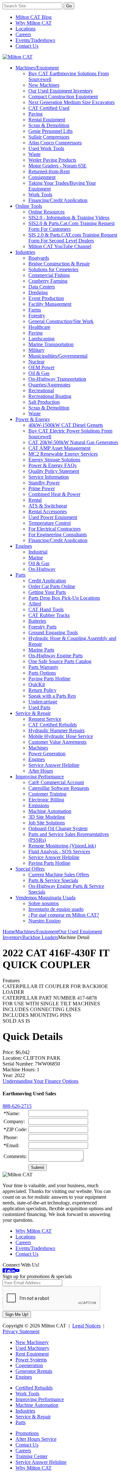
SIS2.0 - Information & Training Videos (68, 217)
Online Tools (28, 206)
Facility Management (49, 304)
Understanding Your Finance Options (40, 1081)
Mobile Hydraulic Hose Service (60, 736)
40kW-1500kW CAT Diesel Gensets (65, 425)
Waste (34, 154)
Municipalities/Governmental (57, 356)
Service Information (48, 477)
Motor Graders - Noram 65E (57, 165)
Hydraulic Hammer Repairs (56, 730)
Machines (38, 747)
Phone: (11, 1137)
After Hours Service (35, 1439)
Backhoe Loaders (40, 937)
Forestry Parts (42, 626)
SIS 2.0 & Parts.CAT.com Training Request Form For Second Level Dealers (72, 237)
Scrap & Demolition (48, 125)
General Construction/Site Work (61, 321)
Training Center (31, 1456)
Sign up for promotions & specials (37, 1276)
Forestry (36, 315)
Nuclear (36, 361)
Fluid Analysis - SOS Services (59, 851)
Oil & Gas (38, 373)
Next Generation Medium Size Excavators (71, 102)
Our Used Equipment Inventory (60, 90)
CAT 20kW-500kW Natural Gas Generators (73, 442)
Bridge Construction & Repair (59, 263)
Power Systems (31, 1359)
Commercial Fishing (49, 275)
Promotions (27, 1433)
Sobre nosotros (43, 903)
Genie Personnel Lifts (50, 131)
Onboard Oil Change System (57, 828)
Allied (34, 603)
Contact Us (26, 46)
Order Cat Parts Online (51, 586)
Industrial (37, 552)
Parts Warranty (43, 667)
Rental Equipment (46, 119)
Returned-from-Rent (49, 171)
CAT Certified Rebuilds (52, 724)
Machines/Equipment (37, 67)
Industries (25, 252)
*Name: (12, 1113)
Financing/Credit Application (57, 200)
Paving (35, 114)
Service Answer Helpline (53, 765)
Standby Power (44, 482)
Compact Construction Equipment (63, 96)
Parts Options (42, 673)
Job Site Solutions (46, 822)
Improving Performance (39, 776)
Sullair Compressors (48, 137)
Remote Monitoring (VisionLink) (62, 845)
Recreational (41, 390)
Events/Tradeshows (35, 40)
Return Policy (42, 690)
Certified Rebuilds (34, 1388)
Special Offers (30, 869)
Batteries (37, 621)
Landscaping (41, 338)
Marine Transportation (51, 344)
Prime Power (41, 488)
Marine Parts (41, 650)
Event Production (46, 298)
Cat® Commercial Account (56, 782)
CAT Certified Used (48, 108)
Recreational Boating (49, 396)
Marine (35, 557)
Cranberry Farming (47, 281)
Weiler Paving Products (52, 160)
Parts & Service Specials (53, 880)
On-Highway (41, 569)
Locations (25, 28)
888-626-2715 (17, 1106)
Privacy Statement (21, 1331)
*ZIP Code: (15, 1129)
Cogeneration (29, 1365)
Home (9, 931)
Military (36, 350)
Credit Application (47, 580)
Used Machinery (32, 1348)
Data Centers (41, 286)
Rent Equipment (32, 1354)
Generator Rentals (33, 1371)
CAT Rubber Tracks (49, 615)
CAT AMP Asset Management (59, 448)
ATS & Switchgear (47, 505)
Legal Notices (86, 1325)
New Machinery (32, 1342)
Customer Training (47, 794)
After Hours (40, 771)
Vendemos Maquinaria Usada (45, 897)
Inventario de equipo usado (56, 909)
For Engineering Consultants (57, 534)
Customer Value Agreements (57, 742)
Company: (14, 1121)
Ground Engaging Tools (53, 632)
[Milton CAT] (18, 57)
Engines (23, 546)
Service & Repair (33, 713)
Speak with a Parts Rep (52, 696)
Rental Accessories (47, 511)
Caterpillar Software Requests (58, 788)
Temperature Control (49, 523)
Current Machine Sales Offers (58, 874)
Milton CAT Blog (33, 17)
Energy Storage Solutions (54, 459)
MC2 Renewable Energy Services (63, 454)
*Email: (11, 1145)
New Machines (43, 85)
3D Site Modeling (46, 817)
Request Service (44, 719)
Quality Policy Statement (53, 471)
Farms (34, 309)
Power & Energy (32, 419)
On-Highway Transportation (57, 379)
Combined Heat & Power (54, 494)
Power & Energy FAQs (52, 465)
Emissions (38, 805)
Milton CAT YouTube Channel (59, 246)
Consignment (41, 177)
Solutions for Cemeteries (53, 269)
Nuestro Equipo (44, 920)
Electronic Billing (46, 799)
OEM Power (41, 367)
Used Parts (39, 707)
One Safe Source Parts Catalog (59, 661)
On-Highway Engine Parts (55, 655)
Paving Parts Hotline (49, 678)
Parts (20, 575)
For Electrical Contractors (54, 528)
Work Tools (40, 194)
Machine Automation (49, 811)
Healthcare (39, 327)
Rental (35, 500)
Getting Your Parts (47, 592)
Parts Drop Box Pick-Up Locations (64, 598)
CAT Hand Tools (46, 609)
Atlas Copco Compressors (55, 142)
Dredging (38, 292)
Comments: (15, 1156)
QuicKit (36, 684)
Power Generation (47, 753)
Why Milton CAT (33, 23)
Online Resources (46, 212)
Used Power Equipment (52, 517)
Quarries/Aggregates (49, 384)
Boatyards (38, 258)
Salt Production (44, 402)
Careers (23, 34)
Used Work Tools (46, 148)
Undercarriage (42, 701)
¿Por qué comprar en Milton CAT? (63, 915)
